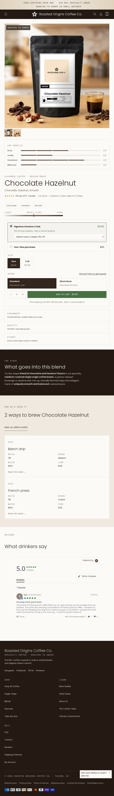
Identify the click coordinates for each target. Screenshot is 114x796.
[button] (6, 14)
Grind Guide (64, 694)
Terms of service (41, 783)
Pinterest (40, 671)
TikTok (31, 671)
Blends (8, 701)
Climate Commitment (69, 716)
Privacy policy (25, 783)
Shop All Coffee (12, 686)
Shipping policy (58, 783)
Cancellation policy (96, 783)
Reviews (8, 747)
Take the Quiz (11, 716)
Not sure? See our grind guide (92, 273)
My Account (10, 762)
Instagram (9, 671)
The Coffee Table (67, 709)
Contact (9, 739)
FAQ (6, 732)
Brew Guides (65, 686)
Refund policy (11, 783)
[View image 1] (8, 133)
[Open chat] (107, 784)
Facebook (21, 671)
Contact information (76, 783)
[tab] (87, 576)
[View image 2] (17, 133)
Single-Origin (11, 694)
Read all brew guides (16, 427)
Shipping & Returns (13, 754)
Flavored (9, 709)
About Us (63, 701)
